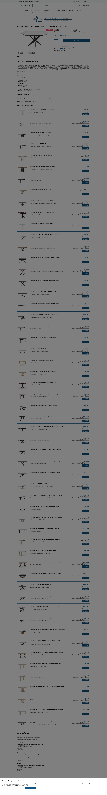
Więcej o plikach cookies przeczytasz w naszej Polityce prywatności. (16, 785)
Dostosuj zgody (20, 787)
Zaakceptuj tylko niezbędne (9, 787)
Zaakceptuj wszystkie (30, 787)
